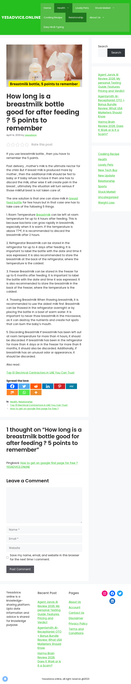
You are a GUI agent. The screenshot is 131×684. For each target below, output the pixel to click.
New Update (106, 176)
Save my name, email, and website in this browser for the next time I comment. (44, 557)
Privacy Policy (78, 624)
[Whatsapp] (24, 392)
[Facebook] (12, 386)
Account (74, 607)
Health (61, 8)
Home (47, 8)
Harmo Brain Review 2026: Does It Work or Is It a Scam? (110, 128)
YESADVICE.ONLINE (21, 17)
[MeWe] (71, 386)
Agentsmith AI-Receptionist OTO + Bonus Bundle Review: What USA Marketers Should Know (111, 106)
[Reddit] (36, 386)
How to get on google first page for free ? (34, 408)
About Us (95, 17)
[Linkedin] (47, 386)
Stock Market (103, 8)
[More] (36, 392)
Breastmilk (43, 215)
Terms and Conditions (76, 631)
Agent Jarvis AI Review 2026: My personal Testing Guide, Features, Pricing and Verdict (111, 83)
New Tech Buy (107, 170)
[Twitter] (24, 386)
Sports (102, 186)
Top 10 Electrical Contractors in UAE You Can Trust (40, 373)
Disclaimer (76, 618)
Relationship (76, 17)
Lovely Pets (82, 8)
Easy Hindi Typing (54, 27)
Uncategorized (108, 197)
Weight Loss (106, 203)
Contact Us (76, 613)
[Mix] (12, 392)
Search (103, 46)
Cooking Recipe (53, 17)
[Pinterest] (59, 386)
